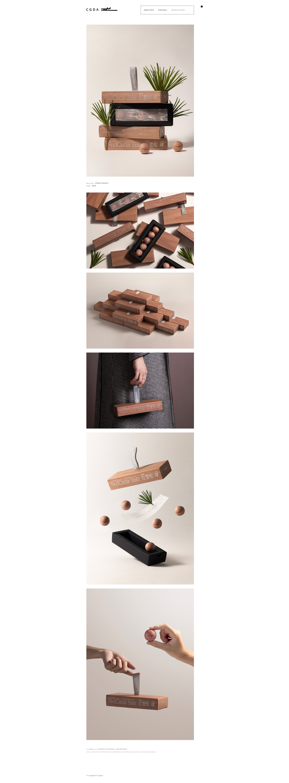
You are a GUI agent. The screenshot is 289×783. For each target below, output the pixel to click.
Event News (162, 10)
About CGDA (149, 10)
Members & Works (178, 10)
